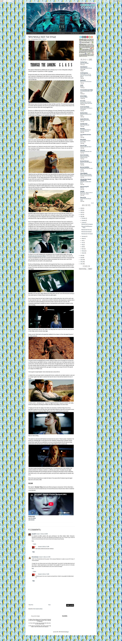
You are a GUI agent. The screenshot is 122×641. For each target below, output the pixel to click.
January (83, 253)
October (83, 222)
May (83, 244)
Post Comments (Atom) (38, 608)
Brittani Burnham (35, 557)
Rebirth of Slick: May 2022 (84, 125)
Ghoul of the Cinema (84, 155)
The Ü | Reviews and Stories (85, 134)
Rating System (75, 33)
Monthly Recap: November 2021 (85, 151)
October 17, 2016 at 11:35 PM (44, 557)
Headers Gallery (89, 33)
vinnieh (81, 85)
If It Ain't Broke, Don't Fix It (85, 120)
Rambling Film (82, 80)
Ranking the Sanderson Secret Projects (85, 114)
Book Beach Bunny (83, 113)
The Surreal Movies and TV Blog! (86, 90)
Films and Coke (83, 197)
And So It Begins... (83, 96)
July (82, 240)
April (83, 246)
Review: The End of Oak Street (85, 81)
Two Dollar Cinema (83, 123)
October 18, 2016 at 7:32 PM (43, 546)
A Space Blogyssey (83, 173)
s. (35, 546)
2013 (81, 259)
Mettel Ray (82, 128)
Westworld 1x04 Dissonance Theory (86, 227)
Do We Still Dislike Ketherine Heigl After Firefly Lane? (85, 130)
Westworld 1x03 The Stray (86, 229)
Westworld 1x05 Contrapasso (87, 224)
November (84, 220)
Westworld (44, 39)
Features (47, 33)
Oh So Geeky (82, 100)
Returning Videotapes (84, 161)
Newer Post (31, 604)
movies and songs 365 (84, 186)
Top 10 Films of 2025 (83, 97)
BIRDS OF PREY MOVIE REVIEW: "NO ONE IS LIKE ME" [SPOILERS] (86, 175)
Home (49, 604)
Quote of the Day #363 (84, 63)
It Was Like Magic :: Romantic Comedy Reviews (85, 180)
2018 (81, 212)
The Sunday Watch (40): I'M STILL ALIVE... (86, 91)
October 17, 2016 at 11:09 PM (42, 534)
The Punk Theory (83, 62)
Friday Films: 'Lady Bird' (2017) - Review (85, 182)
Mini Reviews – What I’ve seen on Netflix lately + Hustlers (86, 193)
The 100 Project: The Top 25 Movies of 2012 (85, 141)
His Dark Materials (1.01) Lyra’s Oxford (85, 199)
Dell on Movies (83, 139)
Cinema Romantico (83, 67)
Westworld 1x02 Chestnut (86, 231)
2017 (81, 214)
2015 (81, 255)
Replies (34, 544)
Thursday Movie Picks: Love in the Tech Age (86, 169)
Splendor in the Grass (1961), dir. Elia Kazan (86, 163)
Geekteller (82, 191)
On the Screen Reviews (84, 106)
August (83, 238)
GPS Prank (82, 187)
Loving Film (33, 33)
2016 (81, 216)
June (83, 242)
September (84, 236)
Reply (33, 541)
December (84, 218)
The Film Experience (84, 73)
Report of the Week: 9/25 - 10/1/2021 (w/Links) (85, 157)
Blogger (67, 631)
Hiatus (81, 135)
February (83, 250)
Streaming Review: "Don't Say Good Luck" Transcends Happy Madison (85, 75)
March (83, 248)
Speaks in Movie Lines (84, 119)
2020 (81, 208)
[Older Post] (70, 606)
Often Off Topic (83, 145)
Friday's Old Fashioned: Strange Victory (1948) (86, 68)
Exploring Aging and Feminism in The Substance (86, 108)
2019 (81, 210)
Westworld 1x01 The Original (87, 233)
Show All (92, 203)
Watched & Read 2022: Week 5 (85, 146)
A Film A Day (82, 150)
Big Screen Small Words (84, 167)
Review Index (61, 33)
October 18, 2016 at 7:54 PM (43, 574)
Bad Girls (82, 86)
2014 (81, 257)
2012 (81, 261)
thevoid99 (34, 534)
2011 (81, 263)
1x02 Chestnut (31, 520)
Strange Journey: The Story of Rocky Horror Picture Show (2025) (86, 102)
